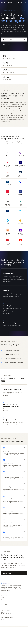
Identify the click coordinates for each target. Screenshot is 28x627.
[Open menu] (25, 2)
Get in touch (19, 2)
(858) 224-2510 (4, 619)
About (2, 599)
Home (2, 597)
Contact (3, 602)
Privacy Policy (4, 604)
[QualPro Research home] (7, 2)
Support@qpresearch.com (7, 617)
